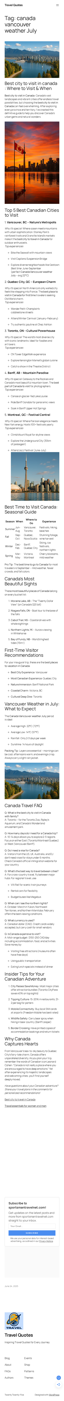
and (25, 1106)
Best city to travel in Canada (20, 1099)
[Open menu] (57, 5)
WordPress (54, 1394)
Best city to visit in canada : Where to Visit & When (31, 86)
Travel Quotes (14, 5)
